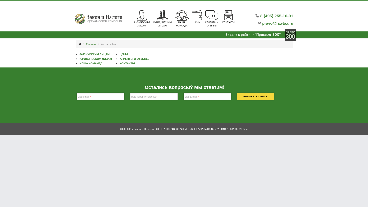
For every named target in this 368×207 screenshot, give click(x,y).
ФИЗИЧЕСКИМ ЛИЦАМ (95, 54)
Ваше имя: (84, 96)
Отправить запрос (255, 96)
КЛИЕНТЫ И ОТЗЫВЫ (135, 59)
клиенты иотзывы (211, 24)
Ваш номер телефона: (144, 96)
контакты (228, 22)
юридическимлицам (162, 24)
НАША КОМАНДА (91, 63)
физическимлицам (142, 24)
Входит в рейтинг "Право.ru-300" (253, 35)
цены (197, 22)
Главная (91, 44)
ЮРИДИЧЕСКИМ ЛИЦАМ (96, 59)
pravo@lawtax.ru (275, 23)
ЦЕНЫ (124, 54)
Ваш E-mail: (192, 96)
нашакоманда (181, 24)
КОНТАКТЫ (127, 63)
